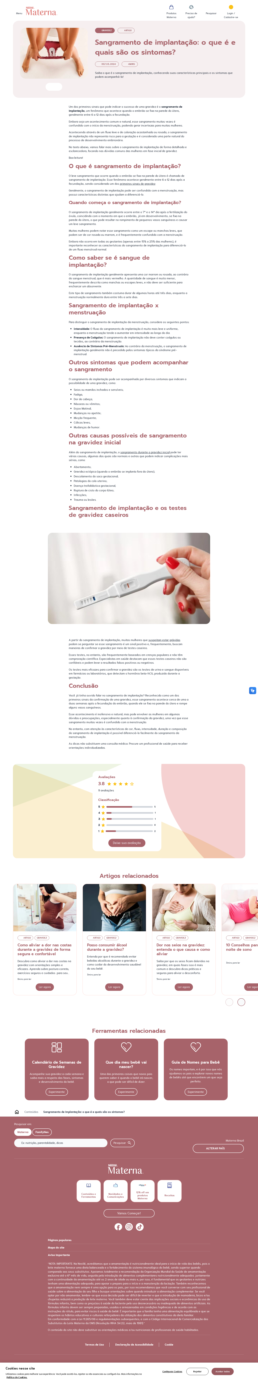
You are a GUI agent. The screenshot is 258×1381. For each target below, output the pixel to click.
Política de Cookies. (17, 1377)
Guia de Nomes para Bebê (196, 1062)
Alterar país (215, 1148)
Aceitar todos (222, 1371)
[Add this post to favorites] (49, 87)
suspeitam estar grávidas (164, 640)
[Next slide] (241, 1002)
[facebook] (118, 1227)
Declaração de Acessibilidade (134, 1345)
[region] (129, 1372)
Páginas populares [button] (59, 1240)
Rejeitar (197, 1371)
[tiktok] (140, 1227)
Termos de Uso (94, 1345)
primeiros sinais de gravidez (137, 183)
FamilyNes (42, 1132)
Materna (22, 1132)
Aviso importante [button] (59, 1255)
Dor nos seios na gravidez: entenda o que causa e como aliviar (183, 949)
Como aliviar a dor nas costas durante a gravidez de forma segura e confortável (45, 949)
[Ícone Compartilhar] (56, 87)
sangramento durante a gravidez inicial (145, 452)
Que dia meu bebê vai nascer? (126, 1065)
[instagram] (129, 1227)
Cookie (169, 1345)
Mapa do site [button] (56, 1248)
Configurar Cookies (172, 1371)
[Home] (41, 11)
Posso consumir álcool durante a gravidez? (107, 947)
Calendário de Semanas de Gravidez (56, 1065)
